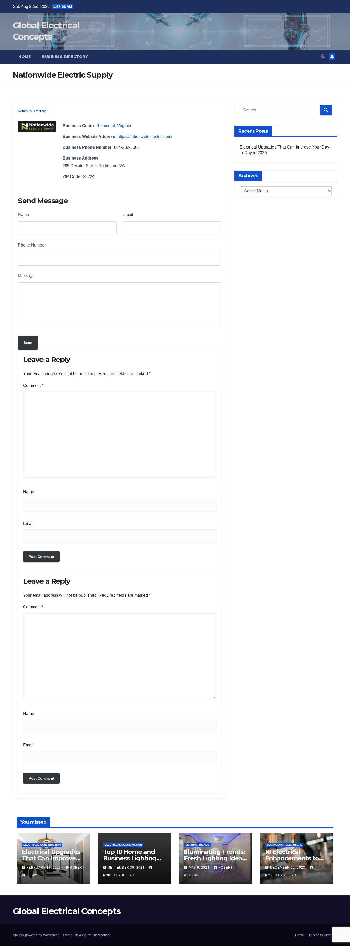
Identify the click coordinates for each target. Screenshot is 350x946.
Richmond (105, 126)
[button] (323, 56)
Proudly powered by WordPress (36, 935)
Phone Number (32, 245)
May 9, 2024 (199, 867)
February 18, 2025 (44, 867)
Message (26, 275)
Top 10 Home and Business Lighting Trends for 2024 (130, 858)
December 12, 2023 (288, 867)
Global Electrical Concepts (66, 911)
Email (128, 214)
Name (23, 214)
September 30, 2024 (127, 867)
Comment (33, 385)
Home (24, 56)
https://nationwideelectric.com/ (145, 136)
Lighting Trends (197, 844)
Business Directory (65, 56)
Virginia (124, 126)
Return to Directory (32, 111)
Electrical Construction (42, 844)
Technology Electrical (284, 844)
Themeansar (101, 935)
